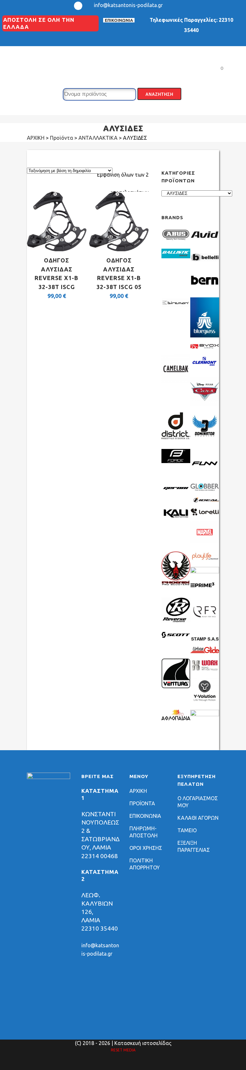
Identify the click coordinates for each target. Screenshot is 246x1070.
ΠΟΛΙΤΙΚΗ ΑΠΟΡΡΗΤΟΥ (144, 864)
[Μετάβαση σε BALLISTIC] (175, 256)
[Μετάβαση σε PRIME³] (204, 590)
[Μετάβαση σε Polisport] (204, 571)
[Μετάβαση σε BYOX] (204, 347)
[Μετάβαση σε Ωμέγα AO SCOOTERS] (204, 714)
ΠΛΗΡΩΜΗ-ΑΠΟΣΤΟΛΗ (143, 831)
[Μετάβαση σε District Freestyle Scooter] (175, 438)
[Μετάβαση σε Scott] (175, 636)
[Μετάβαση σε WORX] (204, 670)
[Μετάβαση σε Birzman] (175, 309)
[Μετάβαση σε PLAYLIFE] (204, 559)
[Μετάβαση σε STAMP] (204, 639)
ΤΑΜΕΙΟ (187, 830)
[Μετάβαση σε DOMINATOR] (204, 438)
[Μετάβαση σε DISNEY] (204, 404)
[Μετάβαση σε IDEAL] (204, 500)
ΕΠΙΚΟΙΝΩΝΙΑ (119, 20)
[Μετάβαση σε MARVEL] (204, 541)
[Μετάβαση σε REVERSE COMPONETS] (175, 621)
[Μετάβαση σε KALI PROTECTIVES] (175, 517)
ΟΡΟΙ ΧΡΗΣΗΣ (145, 848)
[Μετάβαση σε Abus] (175, 241)
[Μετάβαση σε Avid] (204, 241)
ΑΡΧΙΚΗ (138, 791)
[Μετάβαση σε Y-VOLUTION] (204, 702)
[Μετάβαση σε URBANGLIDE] (204, 651)
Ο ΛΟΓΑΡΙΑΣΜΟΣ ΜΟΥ (197, 801)
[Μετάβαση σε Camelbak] (175, 381)
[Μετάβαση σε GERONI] (175, 491)
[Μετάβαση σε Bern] (204, 287)
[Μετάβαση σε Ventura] (175, 686)
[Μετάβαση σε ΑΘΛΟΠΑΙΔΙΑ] (175, 718)
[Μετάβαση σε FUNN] (204, 476)
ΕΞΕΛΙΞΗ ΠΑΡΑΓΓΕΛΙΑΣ (193, 846)
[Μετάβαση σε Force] (175, 461)
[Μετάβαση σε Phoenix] (175, 583)
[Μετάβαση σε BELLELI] (204, 264)
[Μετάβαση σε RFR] (204, 624)
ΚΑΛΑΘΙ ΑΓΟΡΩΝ (197, 818)
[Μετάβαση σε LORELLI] (204, 514)
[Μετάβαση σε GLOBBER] (204, 489)
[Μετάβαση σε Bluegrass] (204, 335)
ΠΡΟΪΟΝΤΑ (142, 803)
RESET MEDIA (123, 1050)
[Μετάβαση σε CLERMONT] (204, 366)
